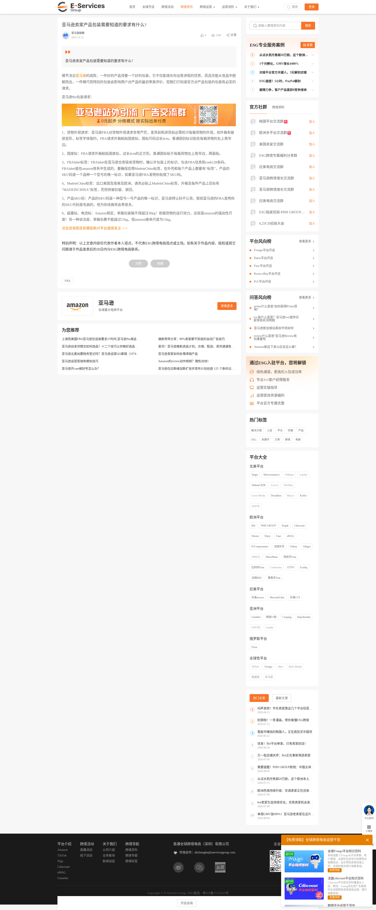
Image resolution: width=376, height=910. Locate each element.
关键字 (265, 439)
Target (255, 474)
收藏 (160, 263)
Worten (255, 536)
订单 (277, 439)
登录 (312, 6)
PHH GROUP (268, 525)
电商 (298, 439)
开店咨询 (187, 903)
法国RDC (257, 577)
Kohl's (303, 495)
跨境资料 (278, 107)
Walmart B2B (258, 485)
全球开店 (148, 6)
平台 (280, 430)
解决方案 (256, 430)
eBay (280, 666)
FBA (67, 281)
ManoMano (272, 556)
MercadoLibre (277, 597)
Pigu (60, 861)
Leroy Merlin (258, 495)
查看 (310, 45)
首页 (132, 6)
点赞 (138, 263)
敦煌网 (255, 677)
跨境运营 (206, 6)
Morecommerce (272, 474)
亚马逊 (81, 75)
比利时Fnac (258, 567)
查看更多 (227, 306)
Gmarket (256, 617)
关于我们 (250, 6)
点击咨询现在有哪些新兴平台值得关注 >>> (95, 228)
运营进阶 (228, 6)
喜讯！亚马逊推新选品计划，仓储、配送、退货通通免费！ (197, 346)
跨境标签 (131, 861)
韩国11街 (271, 617)
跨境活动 (167, 6)
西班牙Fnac (290, 556)
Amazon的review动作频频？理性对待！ (184, 361)
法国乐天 (279, 546)
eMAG (290, 536)
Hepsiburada (303, 617)
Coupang (287, 617)
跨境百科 (131, 849)
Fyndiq (303, 567)
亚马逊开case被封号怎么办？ (81, 368)
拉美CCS (295, 597)
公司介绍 (109, 849)
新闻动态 (109, 861)
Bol (253, 525)
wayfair (303, 474)
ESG (253, 439)
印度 (290, 430)
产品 (301, 430)
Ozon (254, 647)
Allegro (307, 546)
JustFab (256, 506)
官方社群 (258, 107)
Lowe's (275, 485)
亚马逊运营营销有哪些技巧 (80, 361)
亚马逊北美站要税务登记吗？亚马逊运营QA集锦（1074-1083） (104, 353)
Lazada (269, 627)
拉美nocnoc (258, 597)
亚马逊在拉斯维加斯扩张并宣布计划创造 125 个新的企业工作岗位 (202, 368)
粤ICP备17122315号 (216, 893)
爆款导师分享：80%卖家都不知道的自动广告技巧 (191, 339)
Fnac (278, 536)
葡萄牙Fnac (274, 577)
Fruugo (268, 666)
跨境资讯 (187, 6)
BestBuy (288, 485)
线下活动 (86, 855)
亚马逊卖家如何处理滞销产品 (178, 353)
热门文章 (259, 698)
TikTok (255, 666)
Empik (285, 525)
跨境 (287, 439)
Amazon (62, 849)
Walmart (289, 474)
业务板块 (109, 855)
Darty (267, 536)
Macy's (290, 495)
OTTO (290, 567)
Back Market (295, 666)
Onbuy (293, 546)
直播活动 (86, 849)
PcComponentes (260, 546)
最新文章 (282, 698)
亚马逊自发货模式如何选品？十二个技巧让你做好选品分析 (101, 346)
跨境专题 (131, 855)
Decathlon (276, 495)
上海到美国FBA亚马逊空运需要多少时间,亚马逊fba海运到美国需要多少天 (111, 339)
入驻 (269, 430)
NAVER (256, 627)
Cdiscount (299, 525)
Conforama (276, 567)
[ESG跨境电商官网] (81, 7)
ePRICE (256, 556)
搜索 (308, 25)
